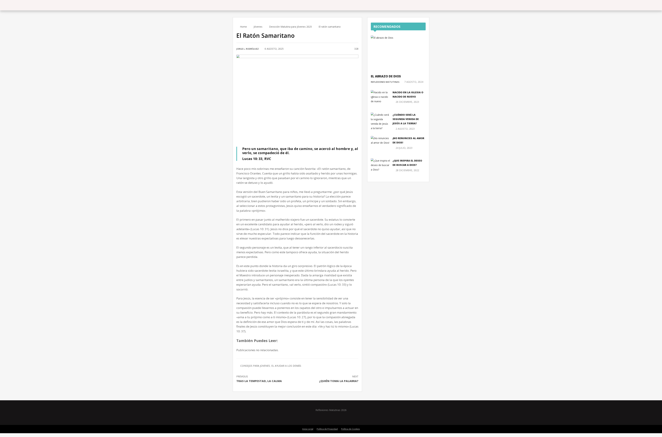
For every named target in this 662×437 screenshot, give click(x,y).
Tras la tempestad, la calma (259, 379)
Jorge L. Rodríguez (247, 48)
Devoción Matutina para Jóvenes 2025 (290, 26)
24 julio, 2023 (404, 147)
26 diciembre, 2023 (407, 101)
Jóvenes (258, 26)
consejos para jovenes (255, 365)
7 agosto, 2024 (413, 81)
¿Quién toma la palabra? (338, 379)
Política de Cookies (350, 429)
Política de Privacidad (327, 429)
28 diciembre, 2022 (407, 170)
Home (243, 26)
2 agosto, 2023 (405, 128)
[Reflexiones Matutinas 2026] (252, 5)
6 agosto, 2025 (274, 48)
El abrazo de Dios (386, 76)
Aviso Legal (307, 429)
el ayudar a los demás (286, 365)
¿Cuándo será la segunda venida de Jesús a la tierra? (406, 119)
